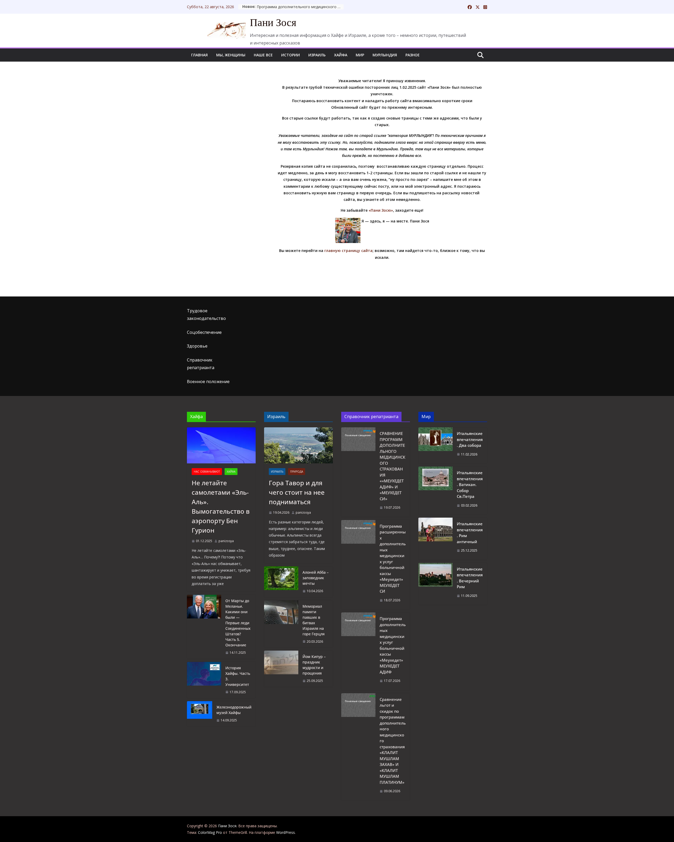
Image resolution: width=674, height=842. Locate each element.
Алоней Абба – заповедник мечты (316, 578)
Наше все (263, 54)
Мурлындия (385, 54)
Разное (412, 54)
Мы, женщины (230, 54)
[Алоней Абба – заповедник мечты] (281, 581)
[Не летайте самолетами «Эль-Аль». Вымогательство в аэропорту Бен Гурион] (221, 445)
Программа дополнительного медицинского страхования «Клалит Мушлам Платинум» (300, 6)
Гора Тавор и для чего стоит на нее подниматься (297, 492)
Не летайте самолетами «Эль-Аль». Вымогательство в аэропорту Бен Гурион (221, 506)
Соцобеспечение (204, 332)
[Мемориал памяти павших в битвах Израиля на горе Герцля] (281, 624)
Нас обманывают (207, 471)
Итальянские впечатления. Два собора (470, 439)
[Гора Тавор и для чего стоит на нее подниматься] (298, 445)
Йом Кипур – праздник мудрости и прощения (314, 665)
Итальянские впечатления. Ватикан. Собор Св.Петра (470, 484)
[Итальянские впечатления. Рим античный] (435, 539)
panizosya (226, 541)
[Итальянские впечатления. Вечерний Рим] (435, 584)
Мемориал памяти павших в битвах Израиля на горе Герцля (314, 620)
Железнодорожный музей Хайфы (233, 710)
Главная (199, 54)
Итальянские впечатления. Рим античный (470, 532)
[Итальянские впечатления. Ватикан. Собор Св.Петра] (435, 490)
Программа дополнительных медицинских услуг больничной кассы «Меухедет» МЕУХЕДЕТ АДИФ (393, 645)
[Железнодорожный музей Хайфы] (199, 713)
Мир (360, 54)
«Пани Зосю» (381, 210)
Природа (296, 471)
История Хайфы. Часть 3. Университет (237, 676)
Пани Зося (273, 22)
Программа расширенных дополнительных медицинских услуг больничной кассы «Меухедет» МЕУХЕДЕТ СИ (393, 558)
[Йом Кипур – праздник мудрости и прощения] (281, 669)
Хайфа (340, 54)
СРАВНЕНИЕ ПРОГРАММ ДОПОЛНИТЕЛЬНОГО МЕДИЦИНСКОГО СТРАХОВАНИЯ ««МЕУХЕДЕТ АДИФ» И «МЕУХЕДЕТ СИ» (392, 466)
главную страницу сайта (348, 250)
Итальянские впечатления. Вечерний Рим (470, 578)
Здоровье (197, 346)
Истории (290, 54)
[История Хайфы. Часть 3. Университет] (204, 680)
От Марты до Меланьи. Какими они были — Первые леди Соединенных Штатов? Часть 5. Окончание (238, 622)
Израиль (317, 54)
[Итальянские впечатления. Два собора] (435, 445)
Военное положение (208, 381)
